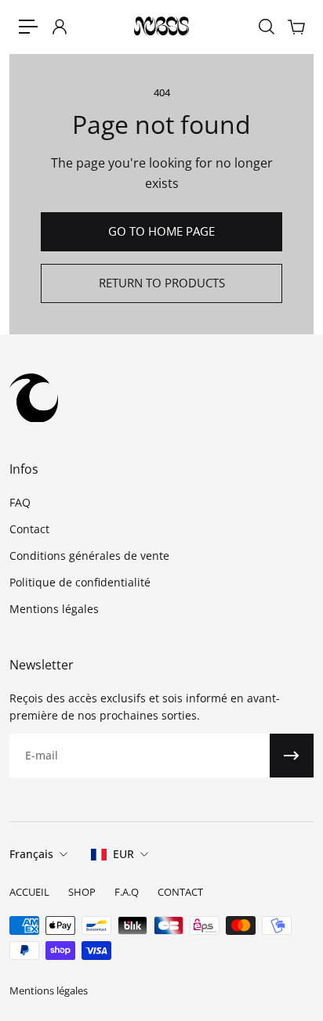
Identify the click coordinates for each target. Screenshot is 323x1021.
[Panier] (295, 26)
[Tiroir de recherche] (266, 26)
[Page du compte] (59, 26)
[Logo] (161, 27)
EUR (123, 853)
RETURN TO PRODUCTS (162, 283)
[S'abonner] (292, 755)
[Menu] (28, 26)
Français (31, 853)
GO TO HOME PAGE (161, 231)
